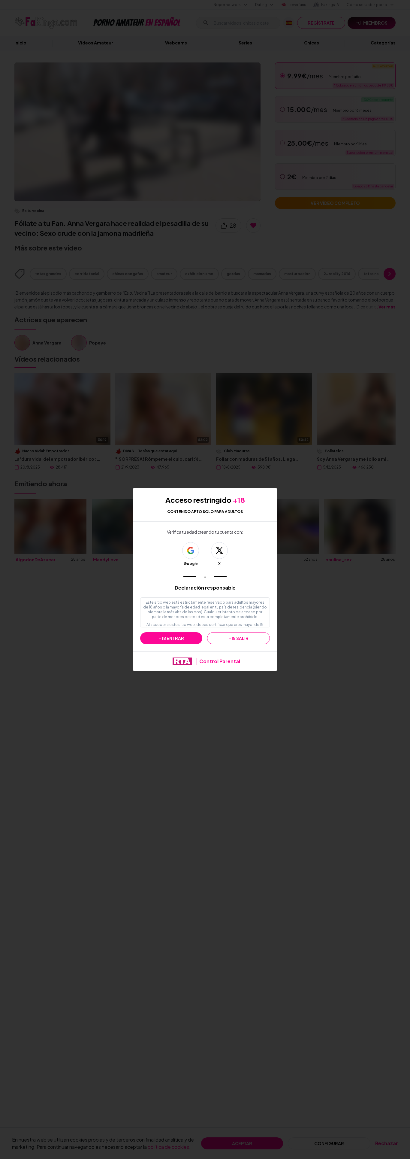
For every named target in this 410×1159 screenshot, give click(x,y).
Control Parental (219, 661)
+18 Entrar (171, 638)
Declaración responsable (205, 587)
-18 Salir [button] (239, 638)
